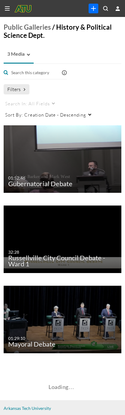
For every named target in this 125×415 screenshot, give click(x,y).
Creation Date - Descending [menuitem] (45, 114)
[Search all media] (105, 8)
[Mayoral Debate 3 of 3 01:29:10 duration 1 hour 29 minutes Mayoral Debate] (64, 318)
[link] (93, 8)
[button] (14, 54)
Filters (14, 89)
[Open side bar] (7, 8)
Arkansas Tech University (27, 408)
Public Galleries (27, 27)
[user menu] (118, 8)
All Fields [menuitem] (27, 103)
